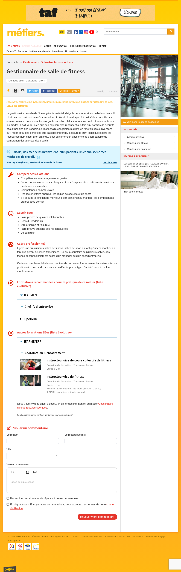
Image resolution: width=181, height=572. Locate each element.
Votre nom (12, 434)
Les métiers (13, 46)
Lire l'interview (110, 162)
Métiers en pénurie (40, 51)
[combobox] (33, 456)
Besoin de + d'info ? (69, 91)
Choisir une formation (83, 46)
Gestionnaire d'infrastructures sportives (48, 62)
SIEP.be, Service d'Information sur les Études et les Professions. (10, 569)
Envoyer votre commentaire (97, 516)
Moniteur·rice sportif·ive (139, 149)
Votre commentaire (17, 464)
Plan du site (110, 536)
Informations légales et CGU (55, 536)
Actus (47, 46)
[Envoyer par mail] (23, 91)
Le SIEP (103, 46)
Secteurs (22, 51)
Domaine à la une (32, 46)
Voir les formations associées (142, 121)
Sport (42, 81)
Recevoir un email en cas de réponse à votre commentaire (44, 498)
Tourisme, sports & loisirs (22, 81)
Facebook (50, 91)
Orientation (60, 46)
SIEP (18, 536)
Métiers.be (26, 32)
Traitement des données (91, 536)
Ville (9, 449)
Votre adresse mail (75, 434)
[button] (12, 471)
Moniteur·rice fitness (137, 143)
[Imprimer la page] (15, 91)
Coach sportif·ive (135, 137)
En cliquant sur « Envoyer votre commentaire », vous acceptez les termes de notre (62, 506)
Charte (74, 536)
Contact (121, 536)
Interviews (57, 51)
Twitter (34, 91)
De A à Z (11, 51)
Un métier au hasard (76, 51)
